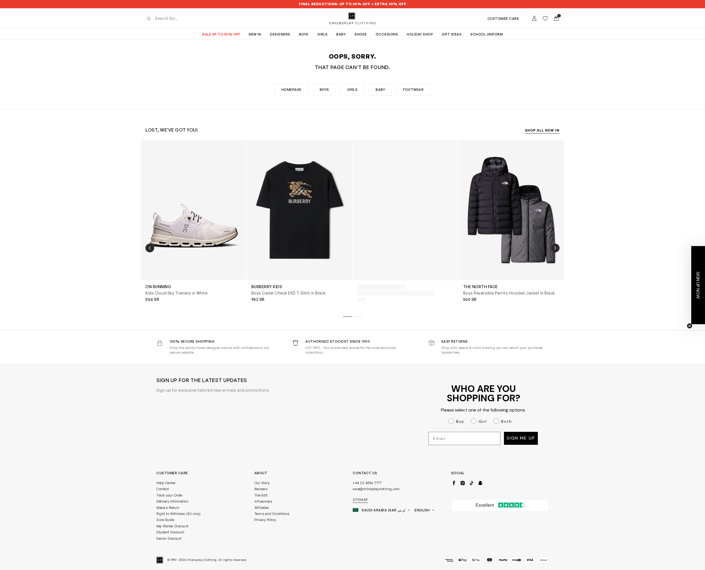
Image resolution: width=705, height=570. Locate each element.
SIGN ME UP (299, 337)
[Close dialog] (453, 221)
